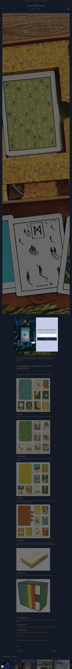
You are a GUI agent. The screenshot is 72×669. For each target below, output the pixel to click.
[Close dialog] (56, 319)
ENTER (47, 338)
